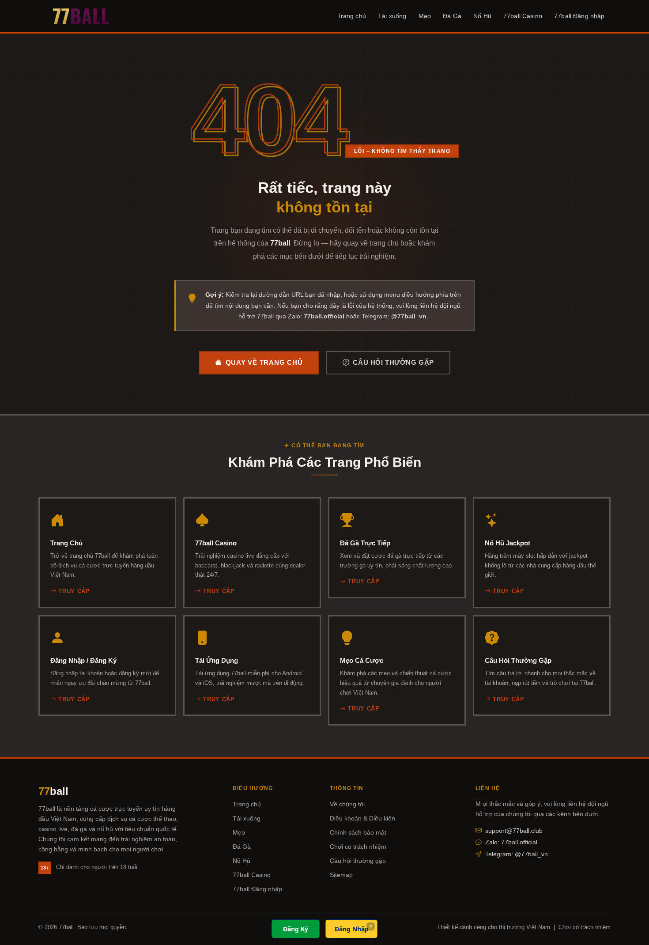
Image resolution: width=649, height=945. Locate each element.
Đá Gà (452, 15)
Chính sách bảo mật (358, 832)
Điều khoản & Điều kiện (362, 818)
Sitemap (341, 874)
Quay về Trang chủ (264, 362)
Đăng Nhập (352, 929)
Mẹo (425, 15)
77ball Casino (522, 15)
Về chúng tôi (347, 804)
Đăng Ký (295, 929)
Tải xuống (392, 15)
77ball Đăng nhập (579, 15)
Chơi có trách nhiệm (358, 846)
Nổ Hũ (482, 15)
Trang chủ (351, 15)
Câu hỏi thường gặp (393, 362)
